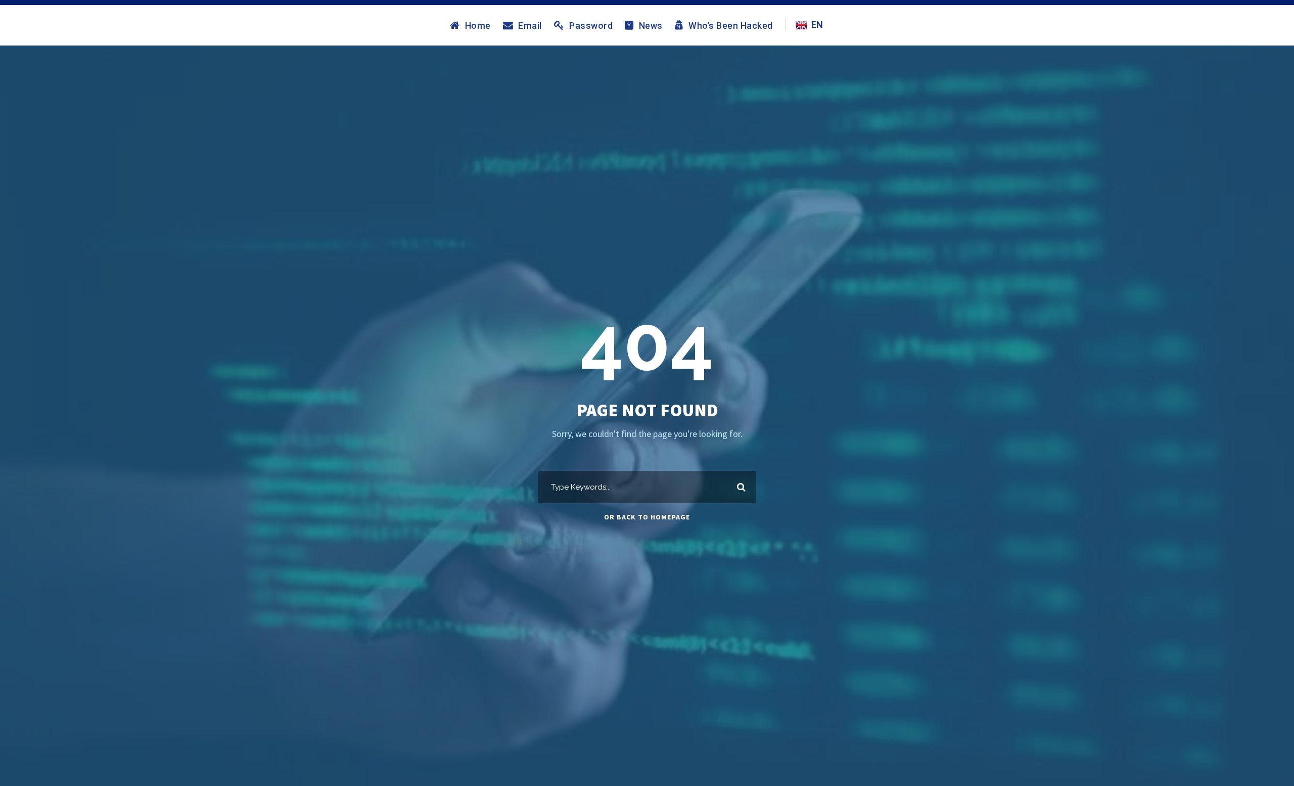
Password (591, 25)
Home (478, 25)
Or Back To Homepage (647, 516)
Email (530, 25)
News (651, 25)
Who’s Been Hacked (730, 25)
